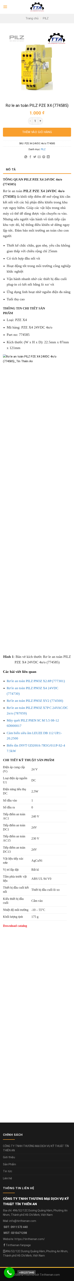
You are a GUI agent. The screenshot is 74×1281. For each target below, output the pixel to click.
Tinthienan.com (50, 1274)
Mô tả (11, 169)
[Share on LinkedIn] (48, 157)
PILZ (46, 18)
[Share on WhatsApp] (25, 157)
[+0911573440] (9, 1272)
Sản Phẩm (9, 1164)
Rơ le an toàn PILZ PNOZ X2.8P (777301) (36, 681)
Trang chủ (31, 18)
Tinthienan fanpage (18, 1245)
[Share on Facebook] (30, 157)
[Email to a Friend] (39, 157)
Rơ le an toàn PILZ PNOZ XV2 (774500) (35, 701)
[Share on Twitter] (34, 157)
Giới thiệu (9, 1157)
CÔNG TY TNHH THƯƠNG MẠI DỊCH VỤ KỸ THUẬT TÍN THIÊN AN (36, 1148)
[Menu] (5, 6)
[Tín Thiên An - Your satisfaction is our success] (37, 7)
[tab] (37, 169)
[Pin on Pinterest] (43, 157)
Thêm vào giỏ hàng (37, 132)
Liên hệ (7, 1178)
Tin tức (7, 1171)
